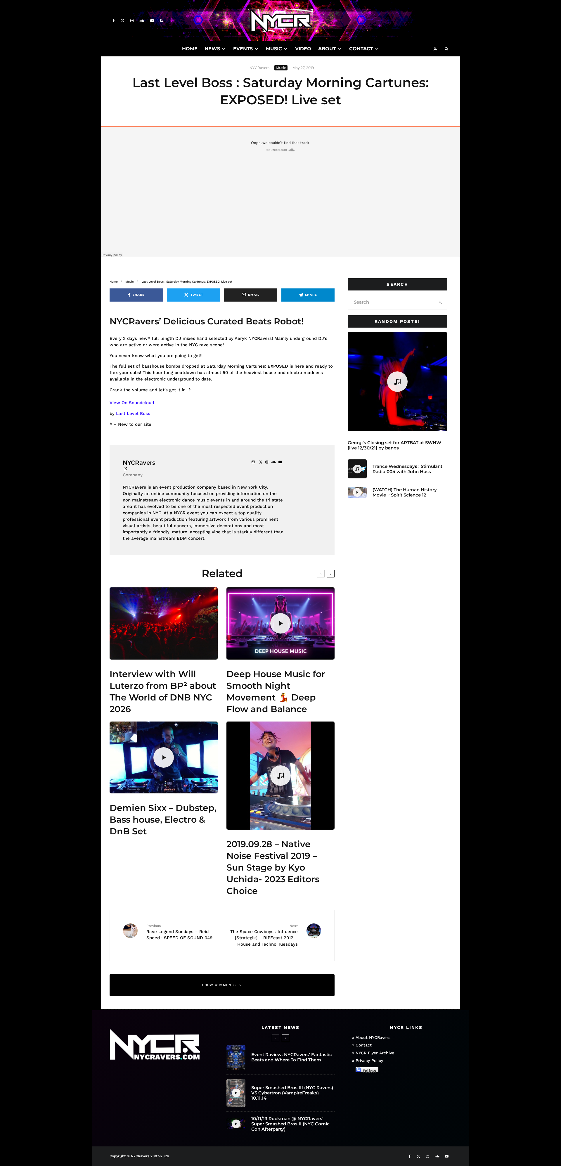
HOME (190, 48)
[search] (440, 302)
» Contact (362, 1045)
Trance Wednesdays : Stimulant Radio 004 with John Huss (407, 469)
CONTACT (361, 48)
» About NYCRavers (371, 1037)
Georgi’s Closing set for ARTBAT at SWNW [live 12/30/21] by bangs (394, 445)
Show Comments (219, 985)
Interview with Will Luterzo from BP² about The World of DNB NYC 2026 (163, 692)
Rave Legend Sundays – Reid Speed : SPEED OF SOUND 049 (179, 932)
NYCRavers (259, 67)
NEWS (212, 48)
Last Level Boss (133, 413)
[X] (122, 21)
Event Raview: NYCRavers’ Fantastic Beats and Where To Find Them (291, 1057)
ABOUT (327, 48)
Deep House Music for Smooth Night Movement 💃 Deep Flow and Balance (275, 692)
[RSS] (161, 21)
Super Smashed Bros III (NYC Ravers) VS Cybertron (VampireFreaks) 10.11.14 (292, 1093)
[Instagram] (131, 21)
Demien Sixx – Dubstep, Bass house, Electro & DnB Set (163, 819)
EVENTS (243, 48)
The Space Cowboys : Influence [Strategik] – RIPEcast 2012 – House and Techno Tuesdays (264, 935)
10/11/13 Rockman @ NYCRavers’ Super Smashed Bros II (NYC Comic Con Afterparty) (290, 1124)
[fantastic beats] (235, 1057)
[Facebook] (114, 21)
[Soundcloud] (141, 21)
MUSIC (274, 48)
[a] (164, 623)
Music (281, 67)
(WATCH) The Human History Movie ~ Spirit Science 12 (405, 492)
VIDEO (303, 48)
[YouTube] (152, 21)
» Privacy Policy (367, 1060)
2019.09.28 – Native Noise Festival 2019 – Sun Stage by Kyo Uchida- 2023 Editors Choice (272, 867)
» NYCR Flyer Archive (373, 1053)
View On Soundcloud (132, 402)
